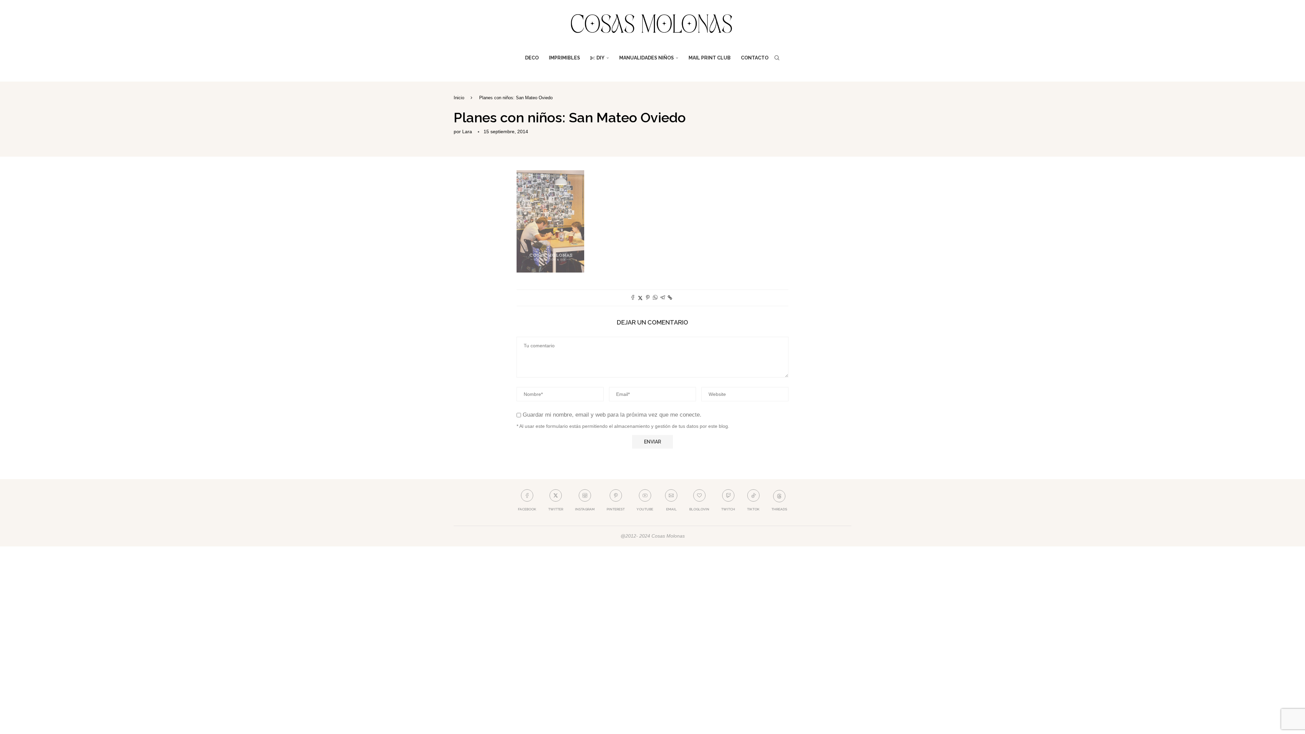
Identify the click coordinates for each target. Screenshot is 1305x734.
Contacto (754, 57)
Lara (467, 131)
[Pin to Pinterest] (647, 298)
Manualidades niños (646, 57)
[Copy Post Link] (670, 297)
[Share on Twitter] (640, 298)
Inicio (459, 97)
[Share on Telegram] (662, 298)
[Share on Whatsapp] (655, 298)
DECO (532, 57)
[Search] (776, 58)
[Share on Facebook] (632, 298)
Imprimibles (564, 57)
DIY (600, 57)
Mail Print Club (710, 57)
